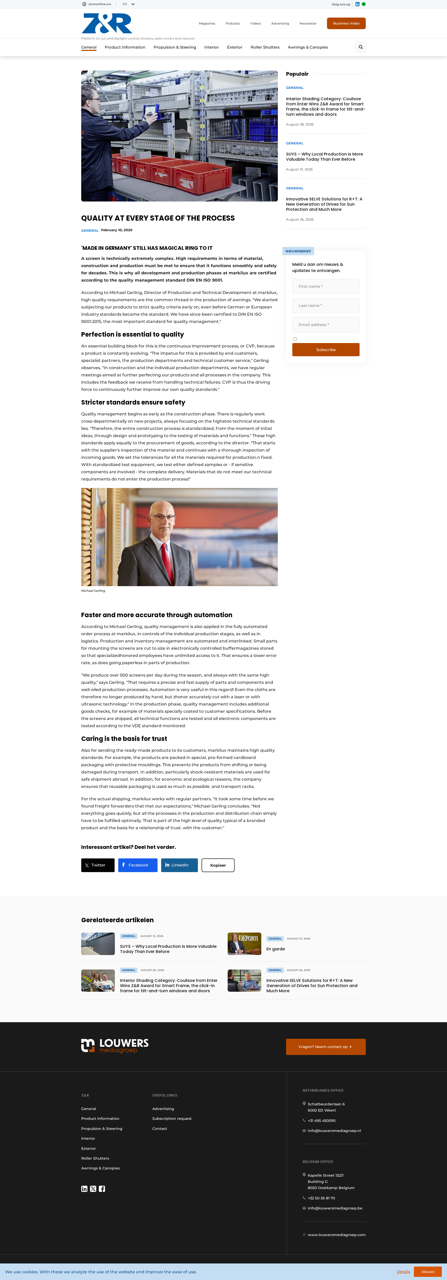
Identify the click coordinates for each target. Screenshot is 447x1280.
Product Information (125, 47)
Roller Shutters (265, 47)
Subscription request (172, 1118)
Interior (211, 47)
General (88, 47)
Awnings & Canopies (308, 47)
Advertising (280, 23)
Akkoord (428, 1272)
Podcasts (233, 23)
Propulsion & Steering (175, 47)
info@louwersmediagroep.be (335, 1208)
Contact (159, 1128)
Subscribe (326, 349)
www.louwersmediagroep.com (337, 1234)
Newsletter (308, 23)
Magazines (207, 23)
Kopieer (218, 865)
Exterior (234, 47)
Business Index (346, 23)
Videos (255, 23)
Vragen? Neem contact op (323, 1046)
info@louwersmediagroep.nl (334, 1130)
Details (403, 1271)
